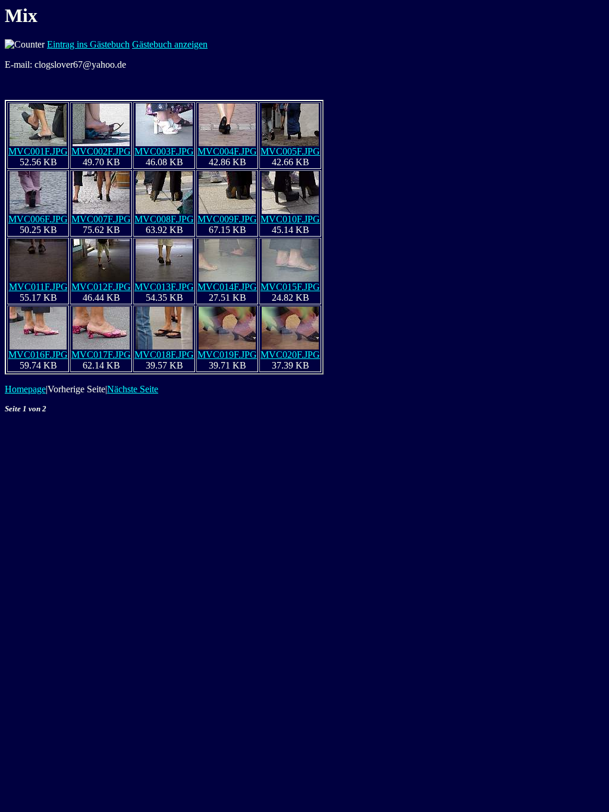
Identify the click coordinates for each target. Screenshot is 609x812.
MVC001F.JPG (38, 151)
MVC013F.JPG (164, 287)
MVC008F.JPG (164, 219)
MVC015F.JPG (290, 287)
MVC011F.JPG (38, 287)
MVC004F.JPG (227, 151)
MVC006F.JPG (38, 219)
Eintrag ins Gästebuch (88, 44)
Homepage (25, 389)
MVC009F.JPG (227, 219)
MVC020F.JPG (290, 355)
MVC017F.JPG (101, 355)
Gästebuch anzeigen (170, 44)
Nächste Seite (132, 389)
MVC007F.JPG (101, 219)
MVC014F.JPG (227, 287)
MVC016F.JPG (38, 355)
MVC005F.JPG (290, 151)
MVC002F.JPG (101, 151)
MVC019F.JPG (227, 355)
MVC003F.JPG (164, 151)
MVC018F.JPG (164, 355)
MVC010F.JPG (290, 219)
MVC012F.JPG (101, 287)
